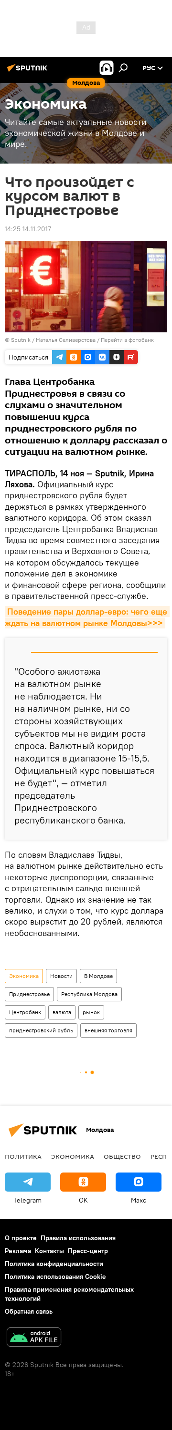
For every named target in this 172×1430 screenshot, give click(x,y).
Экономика (24, 975)
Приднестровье (29, 994)
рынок (91, 1012)
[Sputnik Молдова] (29, 71)
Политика (23, 1156)
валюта (62, 1012)
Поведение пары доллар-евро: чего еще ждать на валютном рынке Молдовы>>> (87, 617)
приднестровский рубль (41, 1030)
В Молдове (98, 975)
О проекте (21, 1238)
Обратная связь (29, 1311)
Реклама (18, 1250)
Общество (122, 1156)
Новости (61, 975)
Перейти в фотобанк (127, 339)
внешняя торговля (108, 1030)
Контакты (49, 1250)
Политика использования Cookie (55, 1276)
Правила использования (78, 1238)
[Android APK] (33, 1338)
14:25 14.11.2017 (28, 229)
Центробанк (25, 1012)
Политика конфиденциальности (54, 1263)
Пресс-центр (88, 1250)
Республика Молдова (89, 994)
